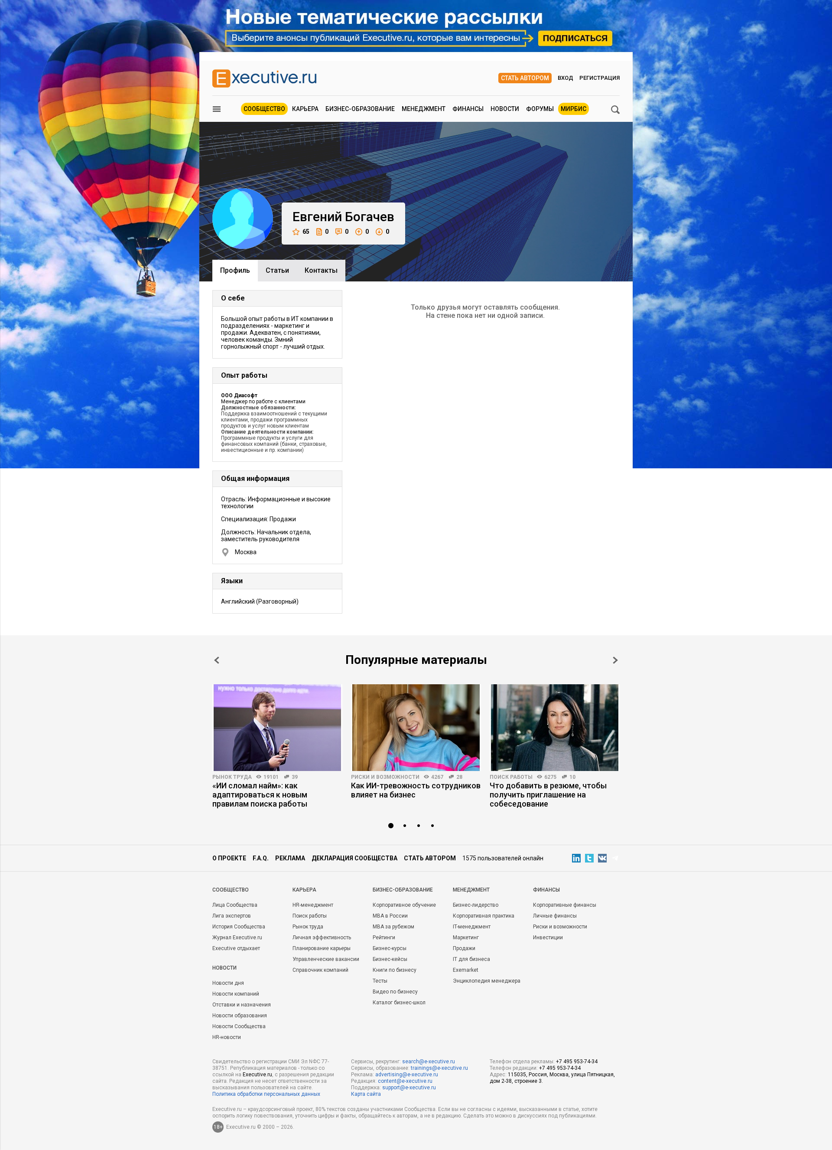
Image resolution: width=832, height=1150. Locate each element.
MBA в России (390, 916)
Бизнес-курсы (389, 948)
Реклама (290, 858)
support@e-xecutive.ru (409, 1088)
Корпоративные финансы (564, 905)
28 (459, 777)
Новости (505, 108)
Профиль (235, 270)
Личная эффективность (321, 937)
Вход (565, 78)
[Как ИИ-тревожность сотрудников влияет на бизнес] (416, 727)
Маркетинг (466, 937)
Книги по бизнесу (394, 970)
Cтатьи (277, 270)
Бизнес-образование (360, 108)
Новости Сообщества (239, 1026)
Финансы (468, 108)
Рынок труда (232, 777)
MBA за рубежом (393, 927)
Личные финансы (555, 916)
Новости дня (228, 983)
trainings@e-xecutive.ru (439, 1068)
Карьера (305, 108)
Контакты (321, 270)
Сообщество (264, 108)
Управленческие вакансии (325, 959)
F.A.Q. (261, 858)
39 (295, 777)
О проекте (229, 858)
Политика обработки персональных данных (266, 1094)
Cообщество (230, 890)
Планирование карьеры (321, 948)
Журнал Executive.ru (237, 937)
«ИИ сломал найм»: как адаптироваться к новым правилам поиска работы (259, 794)
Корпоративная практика (483, 916)
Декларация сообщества (354, 858)
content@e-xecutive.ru (405, 1081)
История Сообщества (238, 927)
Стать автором (525, 78)
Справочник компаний (320, 970)
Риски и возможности (385, 777)
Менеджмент (423, 108)
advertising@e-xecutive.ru (406, 1075)
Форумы (540, 108)
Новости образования (239, 1016)
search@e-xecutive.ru (428, 1062)
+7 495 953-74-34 (577, 1062)
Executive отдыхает (236, 948)
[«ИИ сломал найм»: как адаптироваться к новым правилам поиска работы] (277, 727)
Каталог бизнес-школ (399, 1003)
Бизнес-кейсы (390, 959)
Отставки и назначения (241, 1005)
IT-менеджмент (472, 927)
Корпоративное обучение (404, 905)
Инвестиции (548, 937)
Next (615, 660)
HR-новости (226, 1037)
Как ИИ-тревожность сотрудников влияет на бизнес (416, 790)
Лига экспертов (231, 916)
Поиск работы (511, 777)
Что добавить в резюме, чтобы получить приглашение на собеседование (548, 794)
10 (572, 777)
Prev (216, 660)
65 (305, 231)
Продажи (464, 948)
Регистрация (599, 78)
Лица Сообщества (234, 905)
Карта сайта (366, 1094)
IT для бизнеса (471, 959)
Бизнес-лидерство (475, 905)
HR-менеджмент (312, 905)
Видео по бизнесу (395, 992)
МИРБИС (573, 108)
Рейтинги (384, 937)
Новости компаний (235, 994)
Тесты (380, 981)
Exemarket (465, 970)
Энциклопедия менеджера (486, 981)
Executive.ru (257, 1075)
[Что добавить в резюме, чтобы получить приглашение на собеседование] (555, 727)
